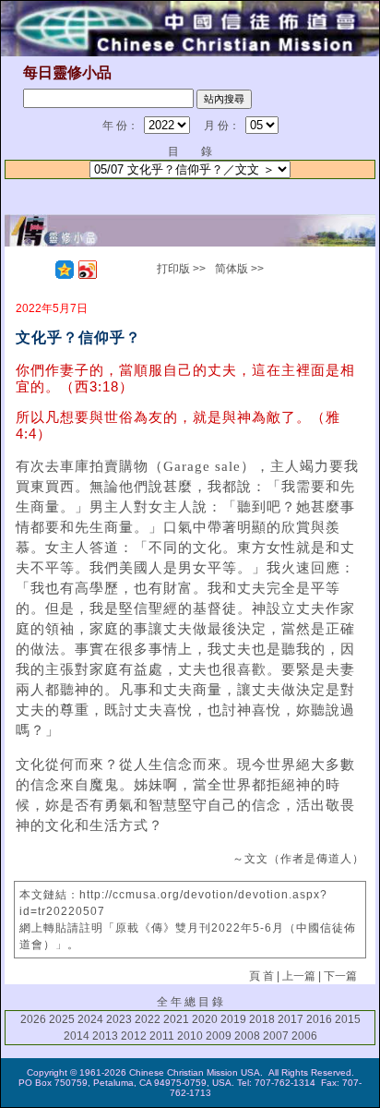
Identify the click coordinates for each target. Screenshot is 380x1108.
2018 (262, 1019)
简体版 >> (239, 268)
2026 (33, 1019)
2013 (105, 1036)
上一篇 (298, 976)
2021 (176, 1019)
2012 (134, 1036)
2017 (290, 1019)
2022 (147, 1019)
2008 (247, 1036)
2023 (119, 1019)
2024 (90, 1019)
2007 (276, 1036)
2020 (205, 1019)
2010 (190, 1036)
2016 (319, 1019)
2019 (233, 1019)
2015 (348, 1019)
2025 (62, 1019)
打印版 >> (181, 268)
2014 (76, 1036)
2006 (304, 1036)
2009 (219, 1036)
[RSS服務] (41, 269)
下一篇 (340, 976)
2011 (161, 1036)
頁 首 (261, 976)
